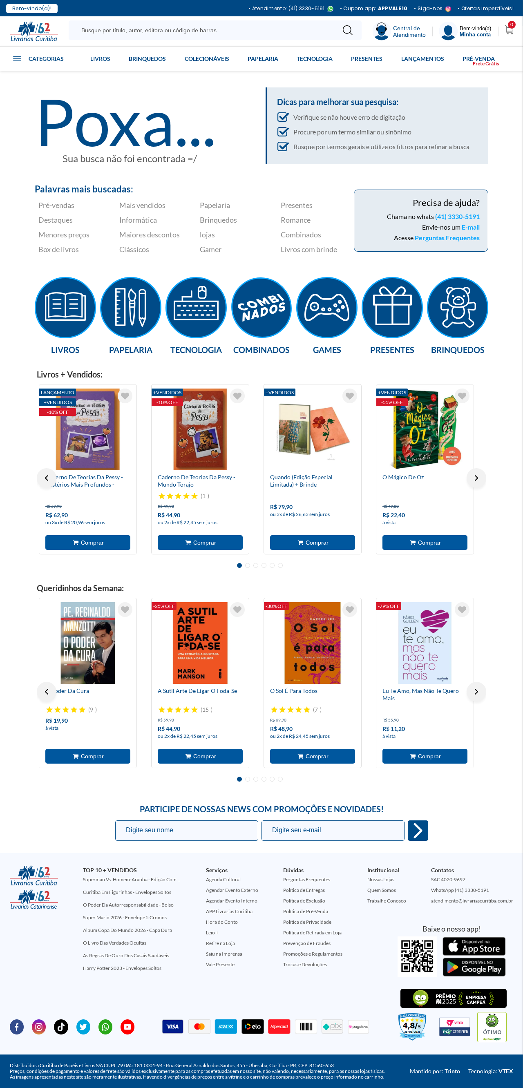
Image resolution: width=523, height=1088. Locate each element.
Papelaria (263, 58)
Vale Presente (220, 964)
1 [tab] (239, 565)
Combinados (301, 234)
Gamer (210, 249)
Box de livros (58, 249)
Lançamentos (422, 58)
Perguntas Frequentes (447, 237)
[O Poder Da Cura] (87, 643)
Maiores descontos (149, 234)
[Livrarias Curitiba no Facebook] (17, 1026)
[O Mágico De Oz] (424, 429)
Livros (100, 58)
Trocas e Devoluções (305, 964)
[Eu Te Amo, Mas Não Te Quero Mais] (424, 643)
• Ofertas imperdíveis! (486, 8)
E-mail (471, 227)
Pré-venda (479, 58)
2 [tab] (247, 565)
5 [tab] (272, 565)
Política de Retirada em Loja (312, 932)
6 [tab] (280, 565)
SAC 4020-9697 (448, 879)
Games (327, 349)
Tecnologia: (490, 1071)
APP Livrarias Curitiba (229, 911)
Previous (46, 478)
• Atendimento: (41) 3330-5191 (286, 9)
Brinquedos (147, 58)
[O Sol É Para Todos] (312, 643)
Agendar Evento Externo (232, 890)
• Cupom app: (374, 8)
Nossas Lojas (380, 879)
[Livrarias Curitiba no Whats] (105, 1026)
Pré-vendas (56, 205)
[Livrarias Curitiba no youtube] (127, 1026)
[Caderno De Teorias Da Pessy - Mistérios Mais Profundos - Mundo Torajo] (87, 429)
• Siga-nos (428, 9)
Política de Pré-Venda (305, 911)
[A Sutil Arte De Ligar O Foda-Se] (200, 643)
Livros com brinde (309, 249)
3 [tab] (255, 565)
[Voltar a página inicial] (34, 30)
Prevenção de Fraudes (307, 943)
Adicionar (87, 542)
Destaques (55, 219)
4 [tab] (264, 565)
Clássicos (134, 249)
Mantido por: (435, 1071)
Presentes (366, 58)
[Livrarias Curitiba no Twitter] (83, 1026)
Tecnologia (315, 58)
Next (476, 478)
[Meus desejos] (125, 396)
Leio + (212, 932)
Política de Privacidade (307, 922)
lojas (207, 234)
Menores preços (63, 234)
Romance (296, 219)
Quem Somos (381, 890)
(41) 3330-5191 (457, 216)
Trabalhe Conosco (386, 901)
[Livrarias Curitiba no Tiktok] (61, 1026)
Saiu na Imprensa (224, 954)
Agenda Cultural (223, 879)
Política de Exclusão (304, 901)
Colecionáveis (207, 58)
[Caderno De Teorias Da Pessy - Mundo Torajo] (200, 429)
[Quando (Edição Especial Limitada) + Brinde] (312, 429)
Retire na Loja (220, 943)
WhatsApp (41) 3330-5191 (460, 890)
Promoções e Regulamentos (312, 954)
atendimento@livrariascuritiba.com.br (472, 901)
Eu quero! (418, 830)
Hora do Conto (222, 922)
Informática (138, 219)
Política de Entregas (304, 890)
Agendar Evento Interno (231, 901)
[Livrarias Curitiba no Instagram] (39, 1026)
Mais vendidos (142, 205)
